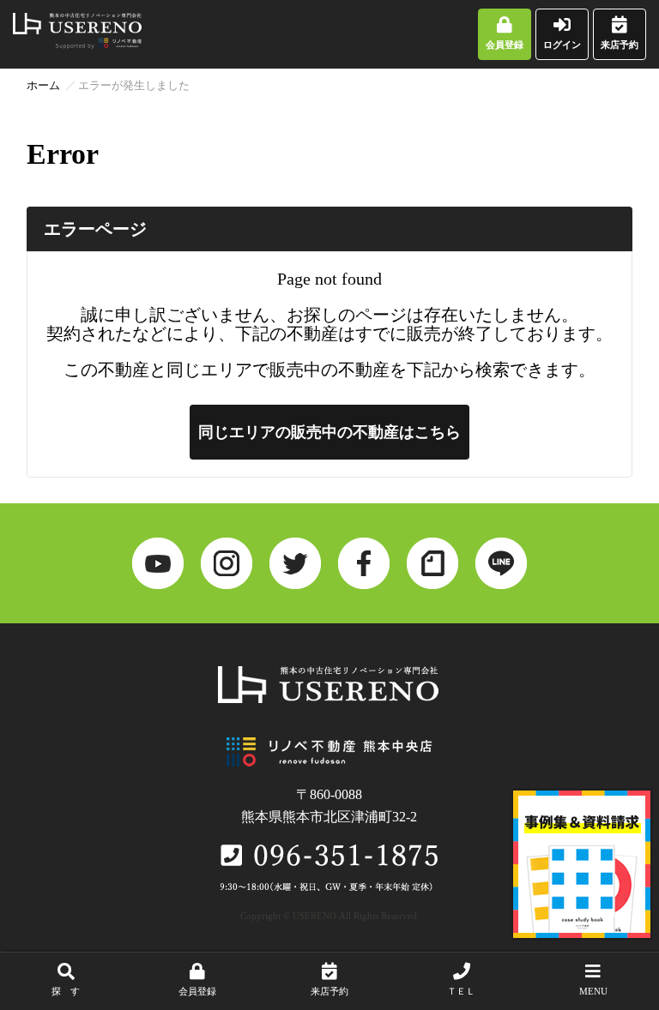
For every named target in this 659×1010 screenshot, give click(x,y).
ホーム (43, 86)
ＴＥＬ (461, 991)
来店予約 (619, 44)
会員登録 (504, 44)
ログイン (562, 44)
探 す (65, 991)
